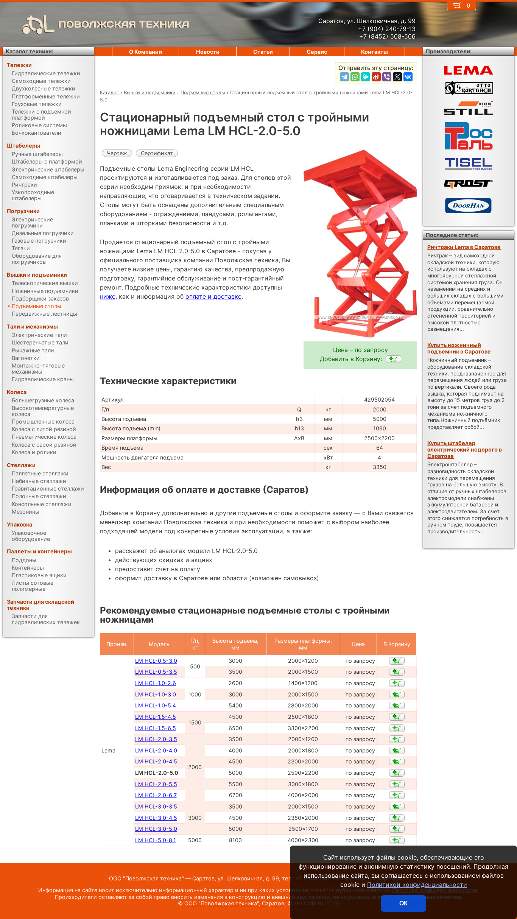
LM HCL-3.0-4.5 (156, 818)
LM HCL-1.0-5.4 (155, 705)
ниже (107, 296)
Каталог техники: (29, 51)
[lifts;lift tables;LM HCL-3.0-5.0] (397, 829)
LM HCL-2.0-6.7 (156, 795)
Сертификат (157, 153)
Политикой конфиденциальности (417, 884)
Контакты (374, 51)
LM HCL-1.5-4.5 (155, 716)
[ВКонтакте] (408, 76)
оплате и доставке (213, 296)
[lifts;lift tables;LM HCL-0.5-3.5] (397, 672)
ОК (403, 903)
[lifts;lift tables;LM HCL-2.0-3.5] (397, 739)
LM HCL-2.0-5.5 (156, 784)
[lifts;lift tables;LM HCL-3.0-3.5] (397, 806)
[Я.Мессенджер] (365, 76)
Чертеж (117, 153)
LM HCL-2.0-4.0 (156, 750)
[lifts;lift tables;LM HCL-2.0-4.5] (397, 761)
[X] (397, 76)
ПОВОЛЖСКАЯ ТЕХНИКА (123, 24)
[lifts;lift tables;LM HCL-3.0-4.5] (397, 818)
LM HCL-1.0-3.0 (155, 694)
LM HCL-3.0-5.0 (156, 829)
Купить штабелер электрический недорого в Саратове (464, 450)
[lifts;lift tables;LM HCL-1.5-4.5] (397, 717)
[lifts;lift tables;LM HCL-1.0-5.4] (397, 705)
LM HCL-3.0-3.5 (156, 806)
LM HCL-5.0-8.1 (155, 840)
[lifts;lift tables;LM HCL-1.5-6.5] (397, 728)
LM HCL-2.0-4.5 (156, 761)
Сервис (317, 51)
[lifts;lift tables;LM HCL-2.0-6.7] (397, 795)
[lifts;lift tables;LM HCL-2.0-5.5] (397, 784)
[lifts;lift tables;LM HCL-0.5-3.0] (397, 661)
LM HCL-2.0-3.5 (156, 739)
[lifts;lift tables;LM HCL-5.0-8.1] (397, 840)
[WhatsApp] (355, 76)
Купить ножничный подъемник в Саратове (459, 348)
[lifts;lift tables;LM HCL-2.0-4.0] (397, 750)
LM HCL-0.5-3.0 (156, 660)
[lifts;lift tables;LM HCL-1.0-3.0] (397, 694)
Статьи (263, 51)
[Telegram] (344, 76)
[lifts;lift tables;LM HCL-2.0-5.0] (393, 359)
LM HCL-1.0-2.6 (155, 683)
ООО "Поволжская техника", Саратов (234, 903)
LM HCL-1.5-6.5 (155, 728)
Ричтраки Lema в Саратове (464, 247)
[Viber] (386, 76)
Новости (208, 51)
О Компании (145, 51)
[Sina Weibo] (376, 76)
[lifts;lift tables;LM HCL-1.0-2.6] (397, 683)
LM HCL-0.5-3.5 (156, 671)
